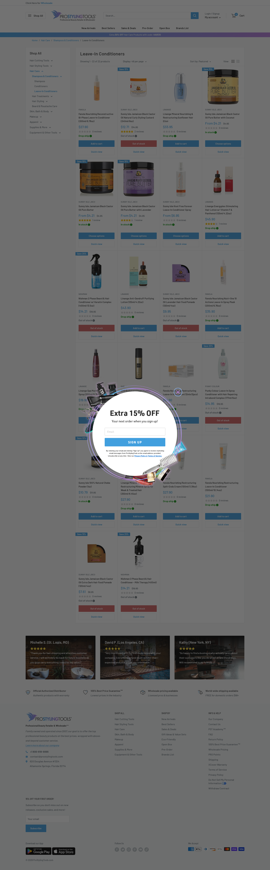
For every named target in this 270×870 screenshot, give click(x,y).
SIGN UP (135, 442)
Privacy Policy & (141, 456)
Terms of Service (155, 456)
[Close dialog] (178, 392)
